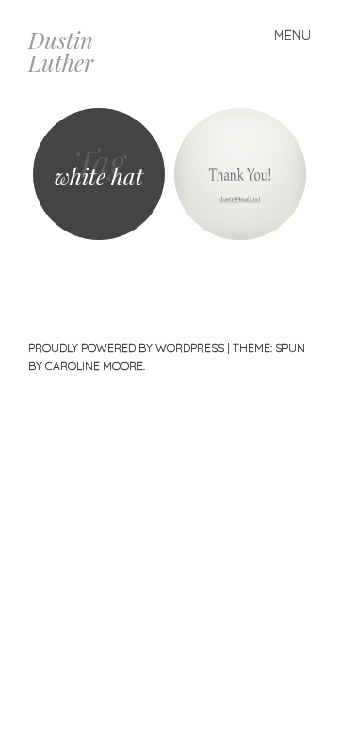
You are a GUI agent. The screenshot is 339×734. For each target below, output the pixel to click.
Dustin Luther (60, 50)
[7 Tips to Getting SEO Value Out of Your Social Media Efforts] (240, 174)
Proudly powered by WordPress (126, 348)
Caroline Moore (94, 366)
